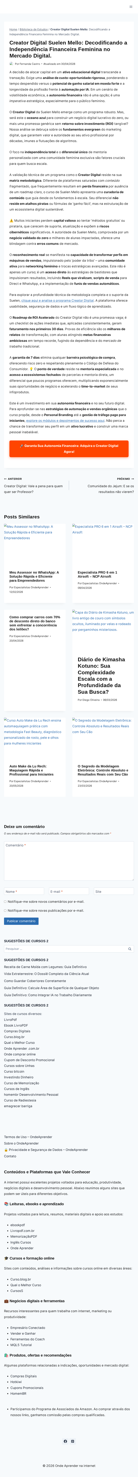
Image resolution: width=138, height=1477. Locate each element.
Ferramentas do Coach (27, 1339)
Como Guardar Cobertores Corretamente (35, 981)
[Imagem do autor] (11, 64)
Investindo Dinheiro (18, 1077)
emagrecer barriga (18, 1106)
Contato (10, 1156)
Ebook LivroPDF (16, 1025)
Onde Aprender (21, 1248)
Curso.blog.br (14, 1037)
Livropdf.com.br (22, 1231)
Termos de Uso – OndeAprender (28, 1137)
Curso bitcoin (14, 1071)
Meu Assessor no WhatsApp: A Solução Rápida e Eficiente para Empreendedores (34, 576)
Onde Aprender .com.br (21, 1049)
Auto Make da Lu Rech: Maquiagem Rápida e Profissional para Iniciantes (31, 770)
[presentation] (35, 544)
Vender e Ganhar (23, 1333)
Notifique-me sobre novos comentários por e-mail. (46, 902)
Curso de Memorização (21, 1083)
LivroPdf (10, 1020)
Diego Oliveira (91, 699)
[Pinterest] (73, 1441)
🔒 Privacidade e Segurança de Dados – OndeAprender (46, 1150)
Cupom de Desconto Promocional (29, 1060)
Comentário (16, 845)
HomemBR (18, 1394)
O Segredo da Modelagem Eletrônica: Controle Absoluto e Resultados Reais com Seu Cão (103, 770)
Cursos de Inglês (16, 1089)
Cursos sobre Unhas (19, 1066)
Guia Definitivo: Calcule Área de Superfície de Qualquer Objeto (51, 988)
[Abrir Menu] (131, 6)
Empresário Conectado (27, 1328)
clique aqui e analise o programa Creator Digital (57, 300)
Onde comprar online (20, 1054)
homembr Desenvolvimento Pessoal (31, 1095)
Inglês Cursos (20, 1242)
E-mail (56, 892)
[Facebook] (65, 1441)
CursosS (16, 1291)
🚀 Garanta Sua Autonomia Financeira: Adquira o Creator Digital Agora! (69, 448)
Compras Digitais (17, 1031)
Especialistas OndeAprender (31, 587)
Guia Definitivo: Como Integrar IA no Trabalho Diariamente (48, 995)
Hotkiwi (16, 1382)
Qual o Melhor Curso (19, 1043)
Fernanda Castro (30, 63)
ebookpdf (17, 1225)
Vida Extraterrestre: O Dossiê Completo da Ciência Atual (46, 974)
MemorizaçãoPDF (23, 1236)
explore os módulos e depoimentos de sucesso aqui (65, 421)
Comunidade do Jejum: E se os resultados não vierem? (111, 485)
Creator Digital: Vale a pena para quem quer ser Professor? (33, 485)
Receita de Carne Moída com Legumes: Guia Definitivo (45, 967)
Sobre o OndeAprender (21, 1143)
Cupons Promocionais (26, 1388)
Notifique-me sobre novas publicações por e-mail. (46, 911)
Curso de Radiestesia (20, 1100)
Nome (11, 892)
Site (98, 892)
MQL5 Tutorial (21, 1345)
